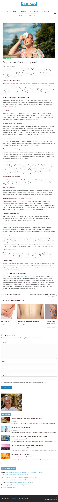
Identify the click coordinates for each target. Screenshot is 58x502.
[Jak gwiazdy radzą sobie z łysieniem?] (5, 430)
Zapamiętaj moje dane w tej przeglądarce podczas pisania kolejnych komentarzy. (24, 382)
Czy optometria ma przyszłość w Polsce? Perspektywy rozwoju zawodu (29, 436)
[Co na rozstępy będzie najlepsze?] (15, 305)
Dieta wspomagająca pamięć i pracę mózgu (17, 474)
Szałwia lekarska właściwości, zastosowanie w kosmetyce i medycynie (24, 472)
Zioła (30, 11)
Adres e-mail (5, 368)
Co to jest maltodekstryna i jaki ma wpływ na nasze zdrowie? (21, 477)
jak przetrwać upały (12, 75)
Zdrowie (22, 11)
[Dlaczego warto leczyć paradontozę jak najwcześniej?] (11, 394)
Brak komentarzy (20, 65)
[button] (10, 12)
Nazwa (3, 361)
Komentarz (4, 342)
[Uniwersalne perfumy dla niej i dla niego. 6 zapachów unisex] (5, 421)
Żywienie (36, 11)
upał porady (36, 65)
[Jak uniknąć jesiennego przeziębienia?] (5, 457)
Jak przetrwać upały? (10, 487)
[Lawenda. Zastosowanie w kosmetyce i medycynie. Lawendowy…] (5, 448)
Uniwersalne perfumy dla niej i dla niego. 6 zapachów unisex (26, 418)
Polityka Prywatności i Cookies (51, 499)
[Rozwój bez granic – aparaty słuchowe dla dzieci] (44, 305)
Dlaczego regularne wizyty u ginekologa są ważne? (20, 482)
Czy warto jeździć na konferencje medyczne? (17, 480)
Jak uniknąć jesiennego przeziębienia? (20, 454)
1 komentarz (29, 456)
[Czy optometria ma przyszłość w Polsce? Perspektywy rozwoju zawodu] (5, 439)
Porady (4, 58)
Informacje (32, 15)
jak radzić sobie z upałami (17, 276)
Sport (15, 11)
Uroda (8, 11)
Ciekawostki (45, 11)
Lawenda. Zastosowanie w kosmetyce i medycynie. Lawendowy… (27, 445)
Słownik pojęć (23, 15)
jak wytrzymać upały (30, 65)
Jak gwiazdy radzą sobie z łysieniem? (20, 427)
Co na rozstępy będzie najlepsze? (12, 294)
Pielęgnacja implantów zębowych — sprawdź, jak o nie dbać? (42, 295)
